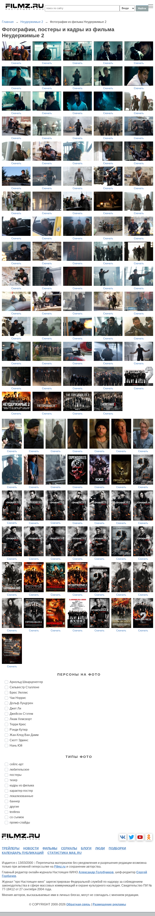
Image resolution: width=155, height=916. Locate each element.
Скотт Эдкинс (19, 740)
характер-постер (21, 790)
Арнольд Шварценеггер (26, 682)
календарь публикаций (23, 853)
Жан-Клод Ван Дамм (24, 735)
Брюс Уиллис (19, 692)
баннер (15, 801)
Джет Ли (15, 708)
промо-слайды (20, 822)
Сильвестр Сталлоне (24, 687)
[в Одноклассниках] (148, 837)
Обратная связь (78, 904)
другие (14, 806)
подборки (117, 848)
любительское (19, 769)
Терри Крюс (18, 724)
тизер (13, 780)
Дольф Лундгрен (21, 703)
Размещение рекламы (109, 904)
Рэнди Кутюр (19, 729)
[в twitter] (131, 837)
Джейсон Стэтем (21, 713)
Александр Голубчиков (96, 872)
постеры (16, 774)
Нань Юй (16, 745)
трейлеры (10, 848)
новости (31, 848)
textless (15, 811)
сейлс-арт (16, 764)
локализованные (21, 796)
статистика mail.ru (64, 853)
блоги (86, 848)
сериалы (69, 848)
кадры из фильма (22, 785)
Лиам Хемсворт (21, 719)
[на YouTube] (140, 837)
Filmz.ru (60, 866)
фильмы (50, 848)
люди (100, 848)
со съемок (17, 817)
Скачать (16, 62)
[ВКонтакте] (122, 837)
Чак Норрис (18, 697)
